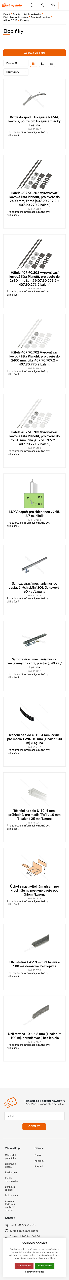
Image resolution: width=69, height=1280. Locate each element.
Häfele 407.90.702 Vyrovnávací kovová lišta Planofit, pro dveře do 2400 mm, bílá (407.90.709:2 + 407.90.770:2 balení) (34, 358)
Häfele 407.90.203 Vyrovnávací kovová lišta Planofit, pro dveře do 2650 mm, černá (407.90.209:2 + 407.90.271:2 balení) (34, 278)
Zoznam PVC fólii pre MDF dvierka (10, 1205)
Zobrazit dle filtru (34, 52)
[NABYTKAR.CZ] (12, 5)
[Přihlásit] (42, 5)
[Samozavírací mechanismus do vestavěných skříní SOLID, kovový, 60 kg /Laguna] (34, 565)
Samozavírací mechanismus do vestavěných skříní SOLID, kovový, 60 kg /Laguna (34, 587)
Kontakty (39, 1161)
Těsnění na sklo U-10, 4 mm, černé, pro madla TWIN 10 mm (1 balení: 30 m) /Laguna (34, 739)
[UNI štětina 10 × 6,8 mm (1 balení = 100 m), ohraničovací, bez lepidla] (34, 1015)
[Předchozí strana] (28, 1078)
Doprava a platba (10, 1165)
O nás (37, 1155)
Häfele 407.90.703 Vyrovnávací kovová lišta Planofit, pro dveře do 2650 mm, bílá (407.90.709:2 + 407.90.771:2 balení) (34, 438)
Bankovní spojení (10, 1188)
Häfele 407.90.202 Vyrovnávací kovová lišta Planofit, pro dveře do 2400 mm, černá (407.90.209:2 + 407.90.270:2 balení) (34, 199)
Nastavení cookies (34, 1272)
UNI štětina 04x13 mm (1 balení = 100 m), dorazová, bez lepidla (34, 964)
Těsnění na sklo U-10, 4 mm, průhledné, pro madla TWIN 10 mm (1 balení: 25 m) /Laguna (34, 814)
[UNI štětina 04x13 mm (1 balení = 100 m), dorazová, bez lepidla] (34, 943)
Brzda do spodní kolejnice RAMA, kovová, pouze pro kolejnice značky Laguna (34, 121)
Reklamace (11, 1172)
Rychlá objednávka (11, 1179)
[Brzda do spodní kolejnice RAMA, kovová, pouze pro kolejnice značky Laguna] (34, 98)
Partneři (38, 1166)
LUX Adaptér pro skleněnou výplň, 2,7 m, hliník (34, 514)
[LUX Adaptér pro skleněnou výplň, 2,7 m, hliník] (34, 493)
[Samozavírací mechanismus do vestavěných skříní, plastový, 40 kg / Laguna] (34, 640)
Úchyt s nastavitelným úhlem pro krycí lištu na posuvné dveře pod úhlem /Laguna (34, 890)
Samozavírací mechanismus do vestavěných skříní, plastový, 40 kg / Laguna (34, 663)
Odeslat (34, 1126)
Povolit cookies (45, 1266)
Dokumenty (11, 1195)
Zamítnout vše (24, 1266)
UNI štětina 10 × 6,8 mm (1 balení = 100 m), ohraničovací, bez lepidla (34, 1036)
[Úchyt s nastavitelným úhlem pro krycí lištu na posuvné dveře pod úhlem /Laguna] (34, 868)
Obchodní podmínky (10, 1157)
